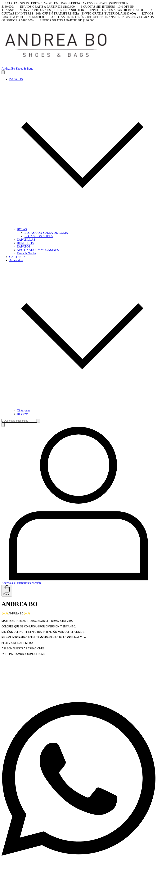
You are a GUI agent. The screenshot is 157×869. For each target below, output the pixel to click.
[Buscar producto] (3, 425)
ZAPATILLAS (26, 239)
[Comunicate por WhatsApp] (78, 865)
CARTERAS (17, 256)
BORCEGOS (25, 243)
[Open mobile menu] (3, 72)
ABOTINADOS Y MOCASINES (38, 250)
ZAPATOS (23, 246)
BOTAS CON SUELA (39, 236)
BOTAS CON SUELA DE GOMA (46, 232)
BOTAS (22, 229)
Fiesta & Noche (26, 253)
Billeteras (22, 413)
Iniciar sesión (33, 582)
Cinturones (23, 410)
